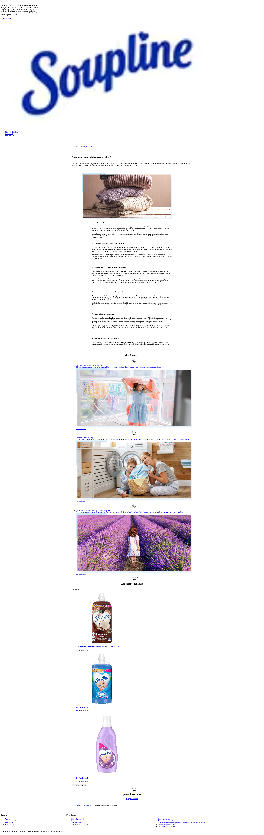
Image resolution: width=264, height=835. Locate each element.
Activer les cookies (7, 18)
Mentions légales (76, 821)
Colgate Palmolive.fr (77, 819)
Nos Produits (9, 134)
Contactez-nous (76, 823)
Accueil (7, 130)
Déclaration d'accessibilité (166, 824)
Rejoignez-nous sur (132, 799)
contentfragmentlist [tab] (132, 786)
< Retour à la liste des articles (82, 146)
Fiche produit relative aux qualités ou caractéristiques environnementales (181, 823)
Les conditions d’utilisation (79, 824)
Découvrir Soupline (11, 132)
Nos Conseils (9, 136)
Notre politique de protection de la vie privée (172, 821)
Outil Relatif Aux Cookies (166, 826)
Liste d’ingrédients (164, 819)
